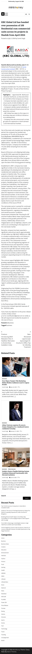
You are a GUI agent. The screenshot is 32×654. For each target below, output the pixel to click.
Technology (4, 629)
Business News (5, 544)
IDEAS (2, 576)
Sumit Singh (21, 38)
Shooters (3, 617)
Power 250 (4, 602)
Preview (3, 608)
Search (3, 496)
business (9, 325)
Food (2, 564)
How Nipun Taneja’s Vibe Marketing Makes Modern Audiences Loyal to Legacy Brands (15, 382)
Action (3, 538)
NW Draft (3, 596)
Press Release (12, 469)
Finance (3, 561)
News (2, 591)
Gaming (3, 567)
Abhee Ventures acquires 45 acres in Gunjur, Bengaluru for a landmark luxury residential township (15, 427)
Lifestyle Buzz (4, 582)
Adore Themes (11, 652)
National (3, 588)
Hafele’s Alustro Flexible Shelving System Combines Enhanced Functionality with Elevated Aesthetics (15, 473)
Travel (2, 631)
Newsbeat (3, 593)
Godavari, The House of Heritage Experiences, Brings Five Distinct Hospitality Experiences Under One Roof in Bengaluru (15, 512)
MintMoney (16, 650)
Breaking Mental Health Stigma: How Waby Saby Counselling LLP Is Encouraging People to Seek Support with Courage (15, 518)
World (2, 640)
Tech (2, 626)
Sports (3, 620)
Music (2, 585)
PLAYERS (3, 599)
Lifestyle (3, 579)
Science (3, 614)
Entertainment (5, 552)
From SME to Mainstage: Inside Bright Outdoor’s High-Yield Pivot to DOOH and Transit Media (15, 523)
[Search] (29, 14)
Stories (3, 623)
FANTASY (3, 555)
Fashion (3, 558)
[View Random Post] (25, 14)
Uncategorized (5, 637)
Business (11, 323)
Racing (3, 611)
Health (3, 570)
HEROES (3, 573)
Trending (3, 634)
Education (3, 550)
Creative (3, 547)
